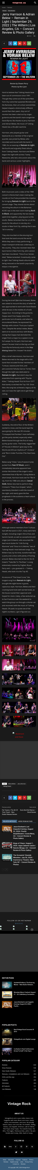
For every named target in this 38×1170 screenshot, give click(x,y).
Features (24, 1160)
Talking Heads (7, 786)
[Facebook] (16, 1147)
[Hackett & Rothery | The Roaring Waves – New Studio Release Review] (7, 985)
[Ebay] (10, 1147)
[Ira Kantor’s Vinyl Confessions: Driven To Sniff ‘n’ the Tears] (7, 1051)
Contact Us (16, 1164)
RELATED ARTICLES (9, 821)
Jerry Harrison (22, 783)
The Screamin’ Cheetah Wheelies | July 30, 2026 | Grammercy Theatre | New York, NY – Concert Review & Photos (24, 859)
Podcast (18, 1160)
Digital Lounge (14, 1162)
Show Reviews (11, 10)
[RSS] (32, 1147)
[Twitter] (16, 1152)
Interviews (11, 1160)
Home (4, 7)
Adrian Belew (12, 783)
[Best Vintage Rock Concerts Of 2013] (7, 1032)
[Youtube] (22, 1152)
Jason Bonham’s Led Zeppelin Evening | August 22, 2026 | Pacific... (24, 1004)
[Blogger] (5, 1147)
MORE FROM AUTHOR (25, 821)
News (4, 1160)
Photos (31, 1160)
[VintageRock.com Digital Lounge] (7, 1041)
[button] (35, 2)
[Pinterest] (27, 1147)
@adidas (19, 923)
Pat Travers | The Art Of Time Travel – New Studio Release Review (10, 812)
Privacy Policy (29, 1162)
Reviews (9, 7)
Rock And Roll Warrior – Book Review (28, 811)
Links (21, 1162)
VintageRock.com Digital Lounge (24, 1039)
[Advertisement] (19, 760)
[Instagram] (21, 1147)
